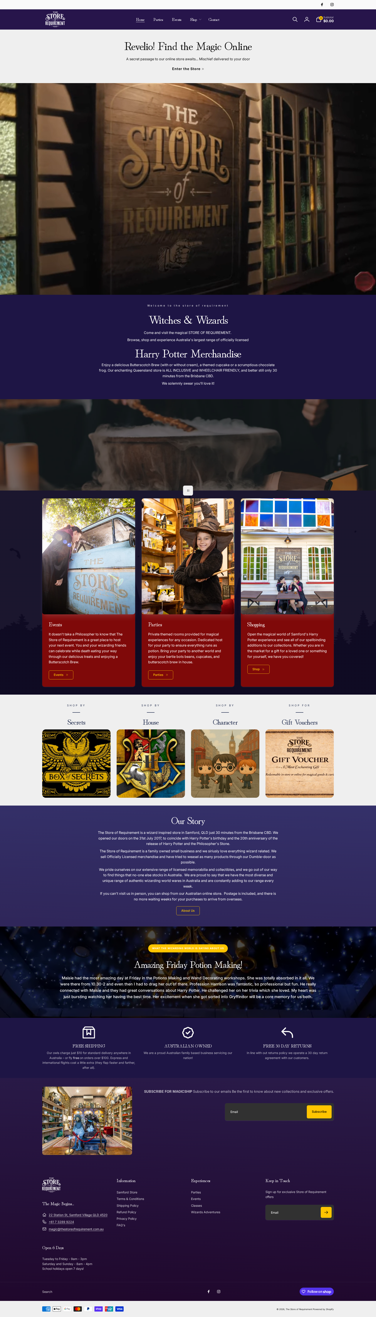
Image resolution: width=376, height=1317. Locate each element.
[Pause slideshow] (188, 490)
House (151, 721)
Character (225, 721)
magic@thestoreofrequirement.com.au (76, 1229)
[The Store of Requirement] (51, 1191)
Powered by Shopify (323, 1309)
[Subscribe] (326, 1212)
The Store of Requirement (299, 1309)
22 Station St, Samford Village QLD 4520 (78, 1215)
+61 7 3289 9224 (61, 1222)
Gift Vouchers (299, 721)
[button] (195, 19)
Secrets (76, 721)
